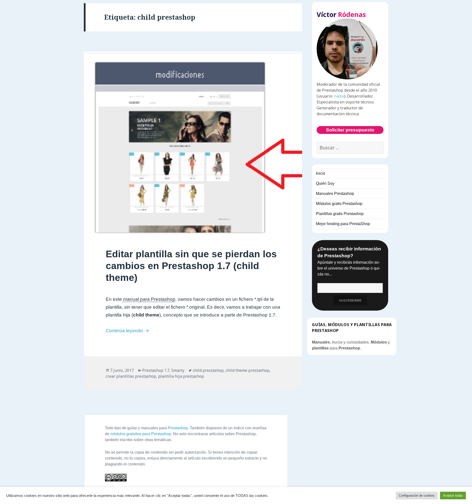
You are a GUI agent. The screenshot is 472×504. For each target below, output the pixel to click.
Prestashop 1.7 (155, 370)
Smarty (177, 370)
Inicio (320, 173)
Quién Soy (325, 183)
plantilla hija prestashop (181, 376)
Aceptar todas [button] (453, 495)
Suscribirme (350, 300)
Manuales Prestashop (335, 193)
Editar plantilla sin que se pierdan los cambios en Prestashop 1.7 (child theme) (191, 266)
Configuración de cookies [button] (417, 495)
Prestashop (178, 428)
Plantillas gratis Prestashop (340, 214)
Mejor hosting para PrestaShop (343, 224)
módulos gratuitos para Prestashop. (141, 434)
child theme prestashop (247, 370)
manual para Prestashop (148, 299)
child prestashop (208, 370)
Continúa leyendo (128, 330)
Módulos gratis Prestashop (339, 204)
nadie (339, 96)
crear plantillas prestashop (131, 376)
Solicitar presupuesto (350, 129)
